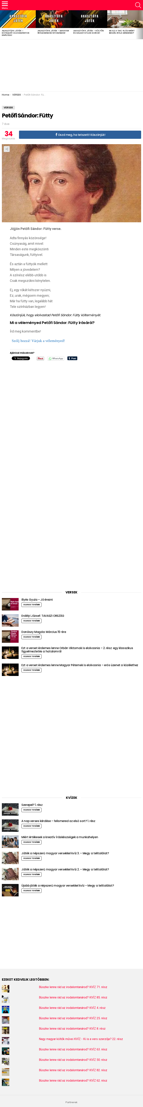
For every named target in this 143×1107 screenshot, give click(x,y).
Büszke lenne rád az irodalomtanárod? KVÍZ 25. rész (73, 1018)
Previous (2, 24)
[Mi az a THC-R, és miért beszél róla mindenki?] (125, 19)
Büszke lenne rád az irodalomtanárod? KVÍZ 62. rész (73, 1080)
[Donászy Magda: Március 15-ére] (10, 636)
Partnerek (71, 1102)
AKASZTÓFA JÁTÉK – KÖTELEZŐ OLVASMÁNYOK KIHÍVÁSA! (15, 33)
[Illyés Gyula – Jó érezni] (10, 604)
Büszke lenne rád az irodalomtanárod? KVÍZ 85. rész (73, 997)
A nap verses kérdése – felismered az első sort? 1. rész (58, 821)
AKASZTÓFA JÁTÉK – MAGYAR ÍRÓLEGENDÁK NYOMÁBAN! (53, 31)
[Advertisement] (71, 65)
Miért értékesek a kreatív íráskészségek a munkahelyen (59, 837)
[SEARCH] (138, 5)
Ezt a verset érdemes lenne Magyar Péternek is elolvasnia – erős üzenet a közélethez (79, 665)
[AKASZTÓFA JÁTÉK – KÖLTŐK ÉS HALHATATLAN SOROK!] (89, 19)
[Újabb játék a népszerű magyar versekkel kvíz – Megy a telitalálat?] (10, 890)
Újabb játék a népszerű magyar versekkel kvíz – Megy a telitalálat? (67, 885)
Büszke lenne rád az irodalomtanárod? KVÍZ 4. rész (72, 1008)
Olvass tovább (31, 604)
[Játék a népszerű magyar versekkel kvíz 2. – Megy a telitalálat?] (10, 874)
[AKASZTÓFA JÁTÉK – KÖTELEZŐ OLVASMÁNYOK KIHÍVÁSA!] (18, 19)
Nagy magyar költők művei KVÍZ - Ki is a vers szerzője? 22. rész (81, 1039)
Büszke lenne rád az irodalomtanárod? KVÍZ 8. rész (72, 1028)
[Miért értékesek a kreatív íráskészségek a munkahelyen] (10, 842)
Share (7, 149)
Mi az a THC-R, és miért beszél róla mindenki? (122, 31)
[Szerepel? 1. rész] (10, 809)
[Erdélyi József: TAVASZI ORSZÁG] (10, 620)
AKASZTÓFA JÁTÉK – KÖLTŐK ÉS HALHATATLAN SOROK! (88, 31)
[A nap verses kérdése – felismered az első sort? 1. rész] (10, 825)
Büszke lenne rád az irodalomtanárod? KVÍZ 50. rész (73, 1060)
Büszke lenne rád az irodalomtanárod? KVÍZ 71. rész (73, 987)
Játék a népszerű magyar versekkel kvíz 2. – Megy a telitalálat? (65, 869)
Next (141, 24)
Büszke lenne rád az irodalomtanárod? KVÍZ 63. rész (73, 1049)
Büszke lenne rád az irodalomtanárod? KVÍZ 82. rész (73, 1070)
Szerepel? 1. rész (32, 805)
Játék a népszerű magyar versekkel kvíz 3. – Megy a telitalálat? (65, 853)
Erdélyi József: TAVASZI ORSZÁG (42, 616)
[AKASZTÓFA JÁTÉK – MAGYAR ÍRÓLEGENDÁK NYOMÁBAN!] (54, 19)
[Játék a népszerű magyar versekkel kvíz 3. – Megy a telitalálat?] (10, 858)
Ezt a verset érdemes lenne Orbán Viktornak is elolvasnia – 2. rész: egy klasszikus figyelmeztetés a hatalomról (77, 649)
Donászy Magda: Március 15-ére (43, 632)
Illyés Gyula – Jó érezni (37, 600)
